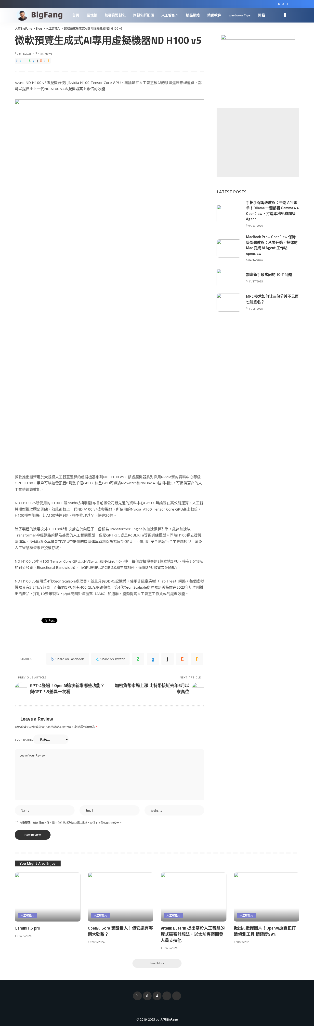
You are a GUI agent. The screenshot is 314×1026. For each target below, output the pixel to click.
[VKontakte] (44, 61)
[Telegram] (296, 4)
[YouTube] (291, 4)
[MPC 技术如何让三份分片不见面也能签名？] (229, 302)
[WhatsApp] (29, 61)
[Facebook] (279, 4)
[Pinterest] (25, 61)
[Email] (49, 61)
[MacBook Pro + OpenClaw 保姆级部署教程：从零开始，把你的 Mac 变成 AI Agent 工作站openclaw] (229, 248)
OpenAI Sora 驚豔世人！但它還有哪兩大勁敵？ (120, 931)
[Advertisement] (258, 142)
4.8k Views (45, 53)
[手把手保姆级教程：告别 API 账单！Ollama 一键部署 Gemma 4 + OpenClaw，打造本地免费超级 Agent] (229, 214)
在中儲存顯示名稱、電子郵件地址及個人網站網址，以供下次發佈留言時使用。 (71, 823)
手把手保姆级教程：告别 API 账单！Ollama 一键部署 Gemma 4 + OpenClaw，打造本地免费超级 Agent (272, 211)
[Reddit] (41, 61)
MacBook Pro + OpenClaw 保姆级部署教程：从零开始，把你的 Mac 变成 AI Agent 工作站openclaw (272, 245)
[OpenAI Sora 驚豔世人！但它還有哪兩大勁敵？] (121, 897)
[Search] (296, 15)
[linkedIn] (34, 61)
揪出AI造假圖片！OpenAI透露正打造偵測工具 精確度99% (265, 931)
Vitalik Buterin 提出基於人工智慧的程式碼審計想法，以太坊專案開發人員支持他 (193, 934)
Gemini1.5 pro (27, 928)
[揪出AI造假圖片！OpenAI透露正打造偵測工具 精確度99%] (267, 897)
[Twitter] (283, 4)
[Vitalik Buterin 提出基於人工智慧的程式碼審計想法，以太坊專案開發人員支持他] (193, 897)
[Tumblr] (37, 61)
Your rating (24, 739)
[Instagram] (287, 4)
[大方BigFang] (40, 15)
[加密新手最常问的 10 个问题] (229, 278)
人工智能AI (27, 915)
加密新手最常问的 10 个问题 (269, 274)
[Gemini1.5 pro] (47, 897)
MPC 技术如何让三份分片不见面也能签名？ (272, 299)
